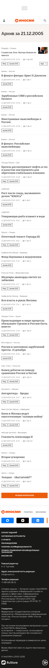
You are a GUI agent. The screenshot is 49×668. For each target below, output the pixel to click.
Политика (28, 512)
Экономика (41, 512)
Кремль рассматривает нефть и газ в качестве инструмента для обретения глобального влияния (24, 169)
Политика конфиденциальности (16, 547)
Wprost (4, 232)
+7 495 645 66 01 (8, 582)
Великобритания (22, 273)
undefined (5, 189)
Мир (4, 64)
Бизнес (4, 71)
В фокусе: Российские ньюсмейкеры (15, 145)
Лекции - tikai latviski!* (16, 477)
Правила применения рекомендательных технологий (20, 551)
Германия (23, 253)
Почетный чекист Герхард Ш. (20, 236)
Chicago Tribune (7, 163)
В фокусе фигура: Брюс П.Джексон (23, 75)
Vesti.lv (4, 473)
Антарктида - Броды (15, 393)
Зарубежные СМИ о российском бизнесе (22, 97)
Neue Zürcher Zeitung (9, 409)
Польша (13, 48)
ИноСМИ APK (6, 556)
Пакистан (16, 366)
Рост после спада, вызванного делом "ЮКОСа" (21, 195)
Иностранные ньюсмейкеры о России (21, 121)
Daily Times (5, 366)
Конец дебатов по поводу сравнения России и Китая (19, 372)
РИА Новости (6, 343)
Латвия (11, 473)
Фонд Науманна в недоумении (21, 256)
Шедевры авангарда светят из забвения (21, 279)
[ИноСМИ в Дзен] (22, 520)
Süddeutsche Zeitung (9, 253)
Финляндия (22, 433)
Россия (12, 71)
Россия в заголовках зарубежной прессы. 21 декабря (22, 348)
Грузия (18, 316)
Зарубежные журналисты (13, 536)
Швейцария (24, 409)
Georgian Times (7, 316)
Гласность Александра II (17, 436)
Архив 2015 (13, 64)
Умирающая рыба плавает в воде (23, 216)
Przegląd (4, 48)
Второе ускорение (13, 457)
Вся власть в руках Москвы (19, 300)
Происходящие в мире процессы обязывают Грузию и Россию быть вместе (24, 323)
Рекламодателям (9, 543)
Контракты (5, 389)
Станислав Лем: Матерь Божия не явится (18, 54)
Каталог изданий (9, 533)
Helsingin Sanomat (8, 433)
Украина (15, 389)
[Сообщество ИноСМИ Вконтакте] (38, 520)
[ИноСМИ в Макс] (7, 520)
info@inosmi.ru (7, 574)
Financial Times (7, 273)
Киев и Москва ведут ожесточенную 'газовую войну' (22, 415)
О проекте (5, 540)
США (18, 163)
